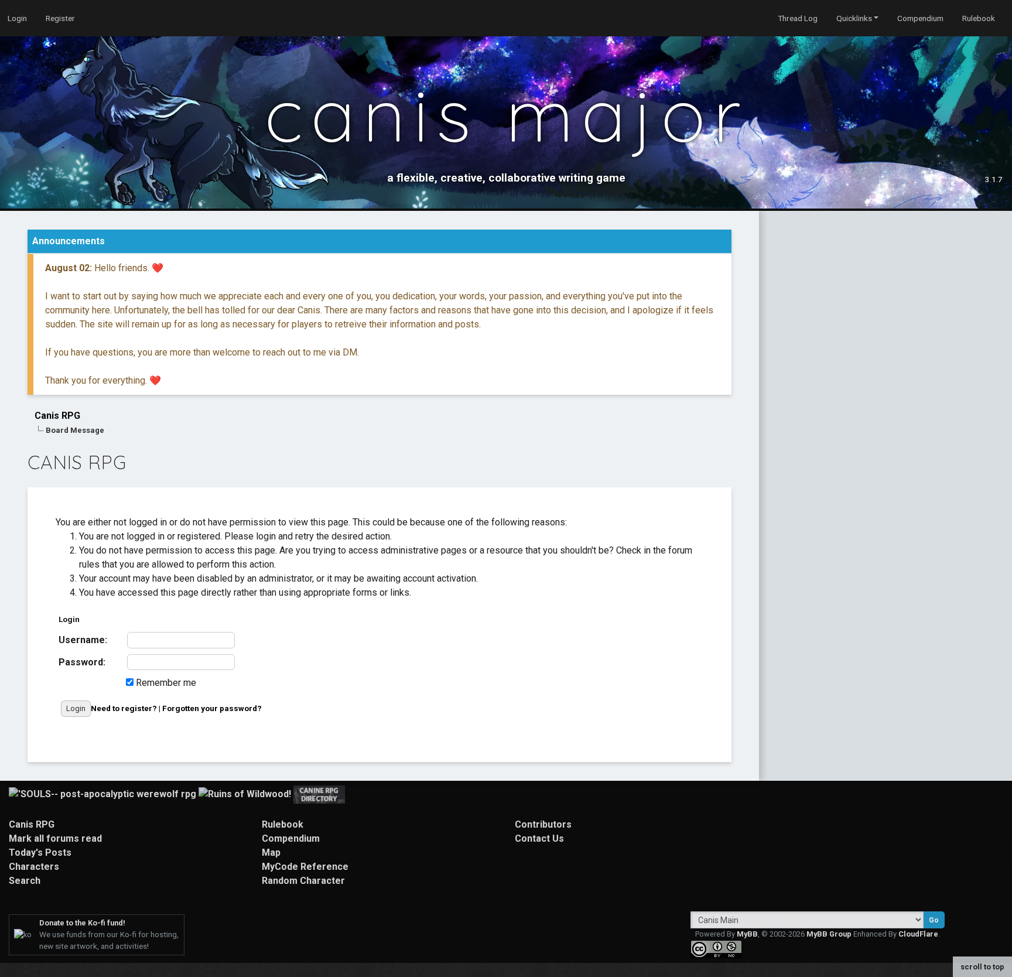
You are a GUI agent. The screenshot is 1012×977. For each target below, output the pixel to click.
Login (17, 18)
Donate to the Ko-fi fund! (82, 922)
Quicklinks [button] (854, 18)
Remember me (165, 682)
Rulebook (978, 18)
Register (60, 18)
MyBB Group (829, 934)
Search (24, 880)
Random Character (303, 880)
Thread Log (798, 18)
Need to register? (124, 708)
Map (271, 852)
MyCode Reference (305, 866)
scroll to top (982, 966)
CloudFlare (918, 934)
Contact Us (539, 838)
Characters (34, 866)
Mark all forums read (55, 838)
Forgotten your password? (212, 708)
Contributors (543, 824)
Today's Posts (40, 852)
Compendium (920, 18)
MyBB (747, 934)
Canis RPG (57, 415)
